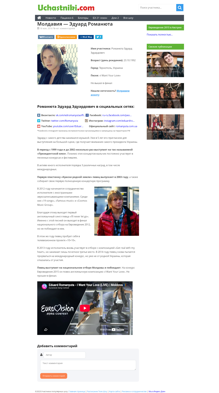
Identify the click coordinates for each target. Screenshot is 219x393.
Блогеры (83, 18)
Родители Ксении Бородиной (163, 100)
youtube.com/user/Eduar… (68, 126)
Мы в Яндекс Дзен (157, 391)
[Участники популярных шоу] (67, 8)
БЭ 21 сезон (100, 18)
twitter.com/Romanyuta (64, 120)
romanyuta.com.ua (126, 126)
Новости (51, 18)
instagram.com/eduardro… (119, 120)
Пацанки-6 (66, 18)
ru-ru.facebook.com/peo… (117, 115)
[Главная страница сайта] (39, 18)
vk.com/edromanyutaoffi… (71, 115)
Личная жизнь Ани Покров (162, 68)
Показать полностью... (160, 34)
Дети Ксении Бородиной (160, 131)
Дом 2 (115, 18)
